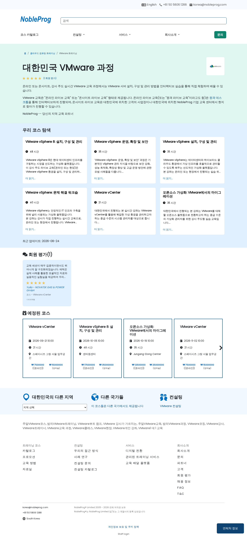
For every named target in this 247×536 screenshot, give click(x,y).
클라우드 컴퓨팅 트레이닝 (42, 53)
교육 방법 (29, 463)
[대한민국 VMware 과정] (39, 19)
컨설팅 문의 (82, 463)
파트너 (182, 463)
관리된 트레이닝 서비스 (142, 457)
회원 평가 (184, 475)
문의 (220, 35)
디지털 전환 (134, 451)
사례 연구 (81, 457)
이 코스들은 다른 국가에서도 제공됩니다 (117, 406)
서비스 (123, 35)
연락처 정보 (230, 528)
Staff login (123, 533)
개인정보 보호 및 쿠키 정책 (123, 527)
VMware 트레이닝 (68, 53)
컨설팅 (77, 35)
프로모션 (29, 457)
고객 (180, 469)
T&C (180, 494)
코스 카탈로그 (29, 35)
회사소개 (171, 35)
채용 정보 (184, 481)
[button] (220, 348)
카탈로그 (29, 451)
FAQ (180, 488)
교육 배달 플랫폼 (138, 463)
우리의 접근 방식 (86, 451)
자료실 (27, 469)
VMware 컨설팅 (170, 406)
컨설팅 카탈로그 (85, 469)
